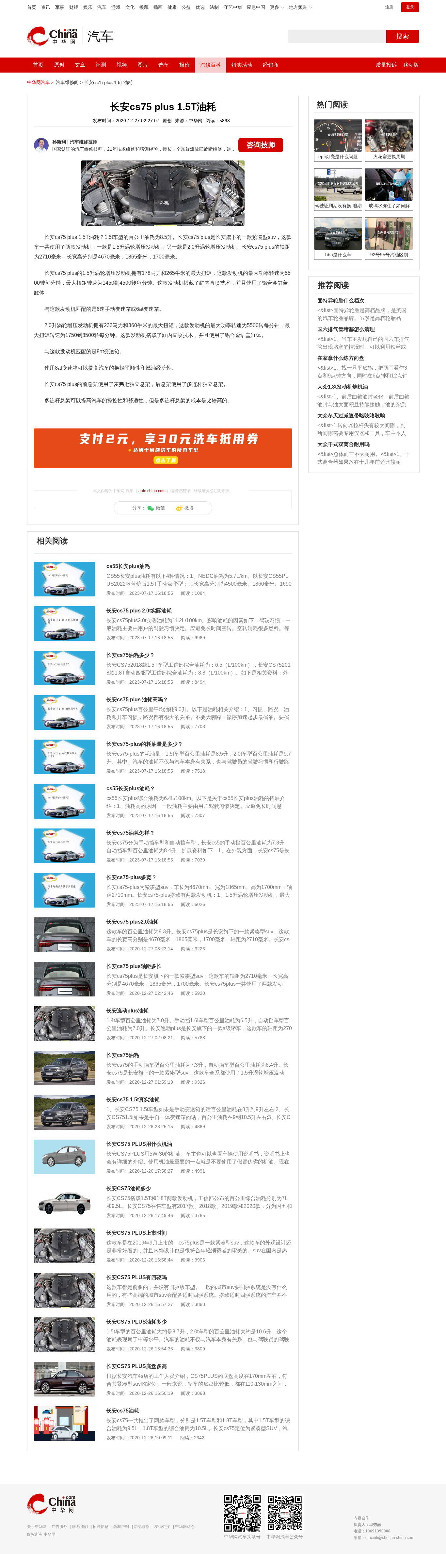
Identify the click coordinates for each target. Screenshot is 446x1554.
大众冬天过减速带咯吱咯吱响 (351, 415)
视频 (122, 65)
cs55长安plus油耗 (128, 566)
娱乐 (87, 7)
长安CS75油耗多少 (128, 1188)
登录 (410, 7)
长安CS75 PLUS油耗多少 (136, 1322)
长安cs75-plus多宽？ (131, 877)
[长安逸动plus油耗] (64, 1009)
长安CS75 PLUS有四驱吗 (136, 1277)
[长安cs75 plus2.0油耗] (64, 920)
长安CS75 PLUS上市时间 (136, 1233)
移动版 (411, 65)
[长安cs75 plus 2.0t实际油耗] (64, 609)
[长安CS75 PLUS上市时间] (64, 1231)
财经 (73, 7)
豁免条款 (142, 1526)
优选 (200, 7)
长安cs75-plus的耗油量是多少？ (144, 744)
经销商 (271, 65)
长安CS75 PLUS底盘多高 (136, 1366)
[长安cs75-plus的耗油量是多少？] (64, 742)
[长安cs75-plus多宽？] (64, 876)
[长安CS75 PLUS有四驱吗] (64, 1276)
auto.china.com (152, 491)
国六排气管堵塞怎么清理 (346, 329)
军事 (59, 7)
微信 (160, 507)
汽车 (101, 7)
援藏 (144, 7)
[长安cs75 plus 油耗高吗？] (64, 698)
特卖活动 (241, 65)
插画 (158, 7)
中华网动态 (185, 1526)
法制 (214, 7)
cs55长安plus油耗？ (130, 788)
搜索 (402, 36)
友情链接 (162, 1526)
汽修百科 (210, 65)
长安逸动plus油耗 (127, 1010)
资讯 (45, 7)
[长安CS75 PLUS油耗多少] (64, 1320)
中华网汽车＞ (41, 82)
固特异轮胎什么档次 (340, 300)
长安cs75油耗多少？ (130, 655)
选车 (163, 65)
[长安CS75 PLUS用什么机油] (64, 1142)
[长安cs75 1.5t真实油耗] (64, 1098)
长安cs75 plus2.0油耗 (132, 922)
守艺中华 (233, 7)
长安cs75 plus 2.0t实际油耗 (139, 610)
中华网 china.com (55, 36)
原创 (59, 65)
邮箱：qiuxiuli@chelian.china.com (384, 1537)
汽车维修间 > (69, 82)
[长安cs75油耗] (64, 1054)
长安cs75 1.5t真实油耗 (133, 1099)
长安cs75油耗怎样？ (130, 833)
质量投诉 (386, 65)
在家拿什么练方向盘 (340, 358)
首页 (31, 7)
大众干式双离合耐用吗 (343, 444)
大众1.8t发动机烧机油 (342, 387)
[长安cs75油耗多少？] (64, 654)
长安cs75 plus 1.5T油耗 (108, 82)
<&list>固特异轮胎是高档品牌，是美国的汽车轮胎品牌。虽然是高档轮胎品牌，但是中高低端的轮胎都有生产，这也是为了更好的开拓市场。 (361, 315)
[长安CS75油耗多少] (64, 1187)
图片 (142, 65)
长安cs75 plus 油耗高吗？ (137, 699)
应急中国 (256, 7)
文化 (130, 7)
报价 (184, 65)
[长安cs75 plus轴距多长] (64, 965)
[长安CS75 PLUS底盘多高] (64, 1365)
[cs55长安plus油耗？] (64, 787)
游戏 (115, 7)
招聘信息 (100, 1526)
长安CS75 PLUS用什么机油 (139, 1144)
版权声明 (121, 1526)
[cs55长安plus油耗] (64, 565)
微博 (189, 507)
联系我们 (80, 1526)
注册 (389, 7)
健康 (172, 7)
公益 (186, 7)
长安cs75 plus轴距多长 (134, 966)
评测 (101, 65)
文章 (80, 65)
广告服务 (59, 1526)
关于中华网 (37, 1526)
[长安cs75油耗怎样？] (64, 831)
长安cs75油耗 (122, 1055)
